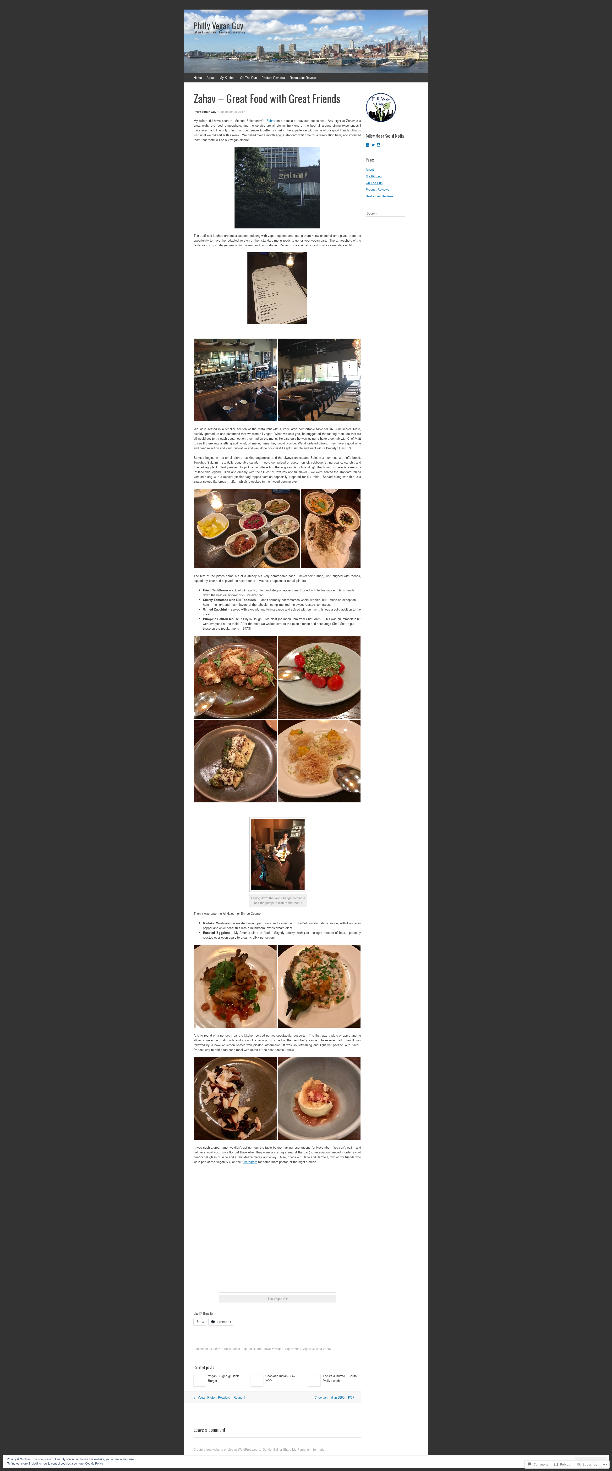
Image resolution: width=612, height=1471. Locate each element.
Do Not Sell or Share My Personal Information (294, 1449)
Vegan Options (312, 1349)
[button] (235, 380)
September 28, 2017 (232, 111)
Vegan (279, 1349)
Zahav (271, 120)
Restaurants (232, 1349)
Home (198, 77)
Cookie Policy (94, 1463)
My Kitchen (227, 77)
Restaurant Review (261, 1349)
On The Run (248, 77)
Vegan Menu (293, 1349)
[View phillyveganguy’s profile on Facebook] (368, 145)
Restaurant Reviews (303, 77)
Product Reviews (273, 77)
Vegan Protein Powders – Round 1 (219, 1397)
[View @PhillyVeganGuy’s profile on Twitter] (373, 145)
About (211, 77)
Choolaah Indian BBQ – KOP (337, 1397)
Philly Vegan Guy (205, 111)
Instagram (250, 1161)
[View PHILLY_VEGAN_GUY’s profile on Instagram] (378, 145)
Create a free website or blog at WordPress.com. (227, 1449)
